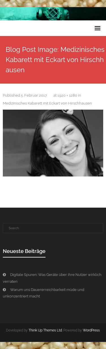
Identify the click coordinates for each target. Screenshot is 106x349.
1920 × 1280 (67, 95)
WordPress (91, 330)
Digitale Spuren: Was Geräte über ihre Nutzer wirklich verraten (52, 278)
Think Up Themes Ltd (45, 330)
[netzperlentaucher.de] (53, 143)
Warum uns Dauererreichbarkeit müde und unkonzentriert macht (43, 293)
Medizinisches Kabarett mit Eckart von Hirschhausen (47, 103)
